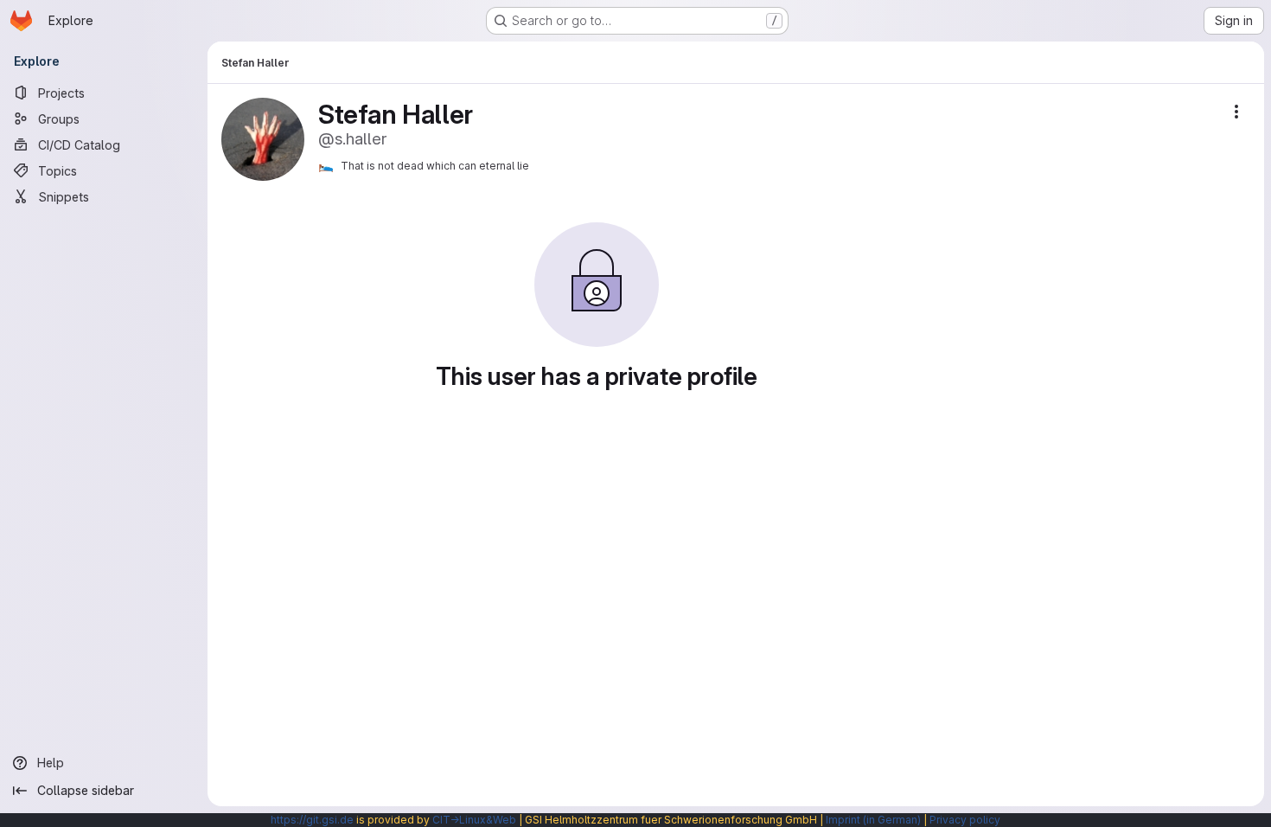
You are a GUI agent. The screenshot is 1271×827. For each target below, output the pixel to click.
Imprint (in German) (873, 819)
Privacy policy (964, 819)
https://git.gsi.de (312, 819)
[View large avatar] (262, 138)
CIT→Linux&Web (474, 819)
